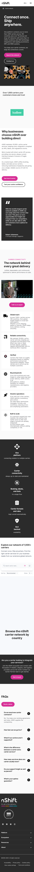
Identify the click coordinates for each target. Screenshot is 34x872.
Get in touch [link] (17, 677)
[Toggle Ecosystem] (17, 837)
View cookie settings (10, 865)
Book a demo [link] (8, 704)
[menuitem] (10, 865)
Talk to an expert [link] (17, 305)
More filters (29, 565)
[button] (17, 713)
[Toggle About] (17, 847)
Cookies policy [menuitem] (26, 862)
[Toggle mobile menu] (30, 3)
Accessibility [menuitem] (7, 862)
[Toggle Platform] (17, 832)
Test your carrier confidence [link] (13, 184)
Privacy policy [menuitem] (16, 862)
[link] (9, 802)
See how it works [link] (9, 178)
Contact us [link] (10, 61)
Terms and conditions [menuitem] (24, 865)
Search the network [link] (12, 55)
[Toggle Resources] (17, 842)
